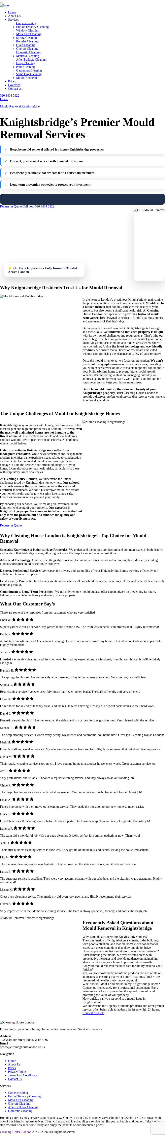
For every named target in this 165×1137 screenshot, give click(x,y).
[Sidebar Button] (1, 2)
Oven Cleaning (25, 45)
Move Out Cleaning (28, 34)
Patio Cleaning (25, 66)
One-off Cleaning (27, 48)
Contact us (15, 88)
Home (12, 12)
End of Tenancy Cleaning (32, 26)
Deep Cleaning (25, 63)
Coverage (14, 85)
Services (13, 19)
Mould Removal (26, 77)
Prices (12, 81)
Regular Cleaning (27, 41)
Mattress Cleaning (27, 56)
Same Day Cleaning (29, 74)
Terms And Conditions (22, 1075)
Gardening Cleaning (29, 70)
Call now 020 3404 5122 (38, 206)
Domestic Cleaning (28, 52)
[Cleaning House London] (4, 5)
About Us (14, 16)
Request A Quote (11, 206)
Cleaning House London (15, 1132)
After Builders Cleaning (31, 59)
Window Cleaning (27, 30)
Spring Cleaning (26, 37)
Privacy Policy (17, 1071)
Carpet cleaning (26, 23)
